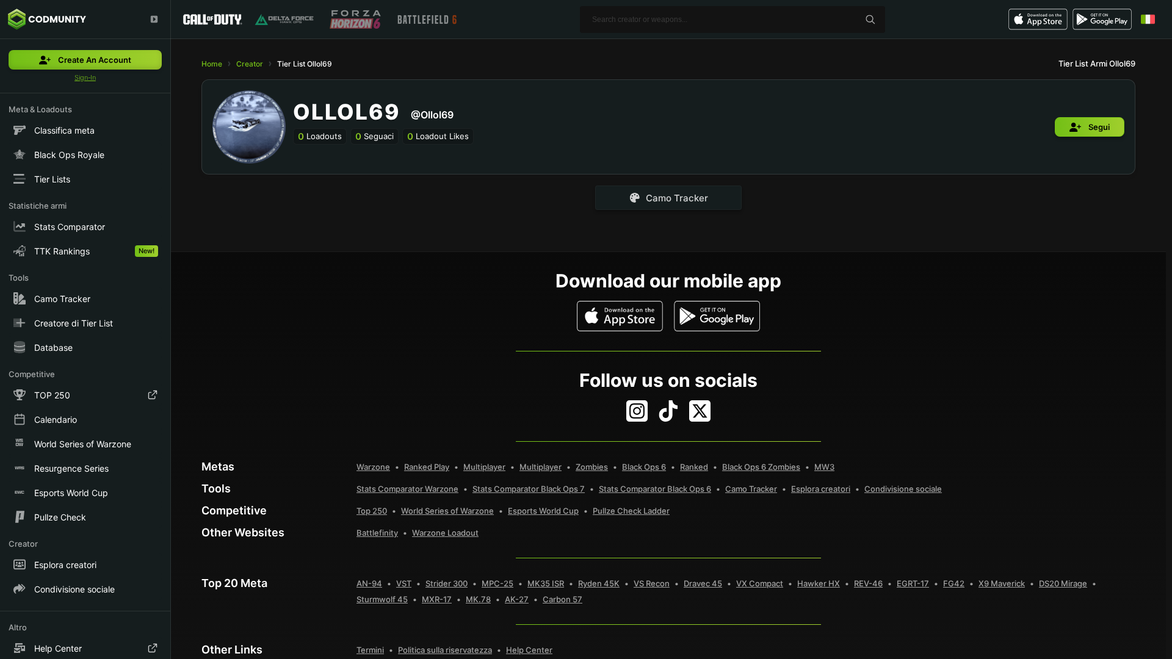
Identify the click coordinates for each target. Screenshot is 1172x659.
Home (211, 63)
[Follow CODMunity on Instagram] (637, 411)
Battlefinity (377, 533)
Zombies (592, 467)
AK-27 (517, 599)
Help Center (529, 650)
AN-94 (369, 583)
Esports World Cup (543, 511)
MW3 (824, 467)
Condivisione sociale (903, 489)
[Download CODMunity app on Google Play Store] (717, 316)
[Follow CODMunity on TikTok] (668, 411)
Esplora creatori (820, 489)
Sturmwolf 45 (382, 599)
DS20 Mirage (1063, 583)
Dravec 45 (703, 583)
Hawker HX (818, 583)
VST (403, 583)
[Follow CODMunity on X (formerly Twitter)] (700, 411)
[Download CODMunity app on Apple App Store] (620, 316)
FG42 (953, 583)
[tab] (668, 197)
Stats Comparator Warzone (407, 489)
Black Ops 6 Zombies (761, 467)
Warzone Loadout (445, 533)
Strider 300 (446, 583)
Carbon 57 (562, 599)
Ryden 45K (599, 583)
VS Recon (652, 583)
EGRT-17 (913, 583)
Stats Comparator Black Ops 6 (655, 489)
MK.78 (478, 599)
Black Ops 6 (644, 467)
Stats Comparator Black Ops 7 (528, 489)
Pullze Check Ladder (631, 511)
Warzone (373, 467)
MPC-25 (497, 583)
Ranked (694, 467)
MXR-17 (437, 599)
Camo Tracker (751, 489)
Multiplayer (484, 467)
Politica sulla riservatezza (445, 650)
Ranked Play (426, 467)
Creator (249, 63)
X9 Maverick (1001, 583)
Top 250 (371, 511)
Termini (370, 650)
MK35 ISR (545, 583)
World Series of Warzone (447, 511)
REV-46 (868, 583)
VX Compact (759, 583)
